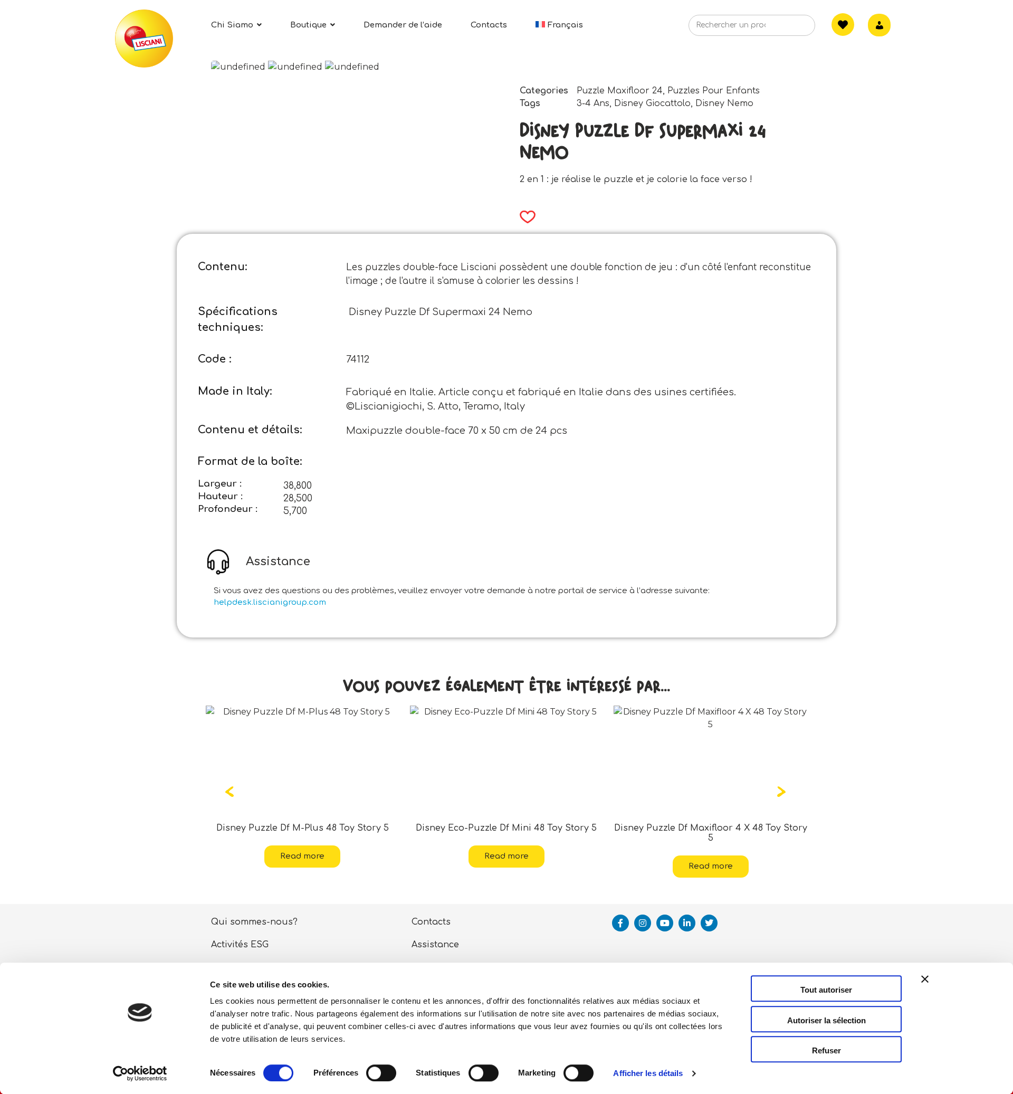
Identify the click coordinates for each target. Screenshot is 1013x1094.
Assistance (435, 944)
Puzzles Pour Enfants (713, 91)
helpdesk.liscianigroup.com (270, 602)
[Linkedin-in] (686, 923)
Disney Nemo (724, 103)
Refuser (826, 1050)
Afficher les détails (648, 1073)
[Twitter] (709, 923)
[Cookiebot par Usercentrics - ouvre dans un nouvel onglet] (140, 1073)
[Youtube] (664, 923)
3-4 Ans (593, 103)
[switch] (381, 1072)
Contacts (431, 922)
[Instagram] (642, 923)
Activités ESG (240, 944)
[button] (524, 217)
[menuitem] (559, 25)
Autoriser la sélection (826, 1020)
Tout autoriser (826, 989)
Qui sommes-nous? (254, 922)
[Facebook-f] (620, 923)
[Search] (791, 28)
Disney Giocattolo (652, 103)
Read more (326, 856)
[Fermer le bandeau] (925, 988)
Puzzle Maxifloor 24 (620, 91)
